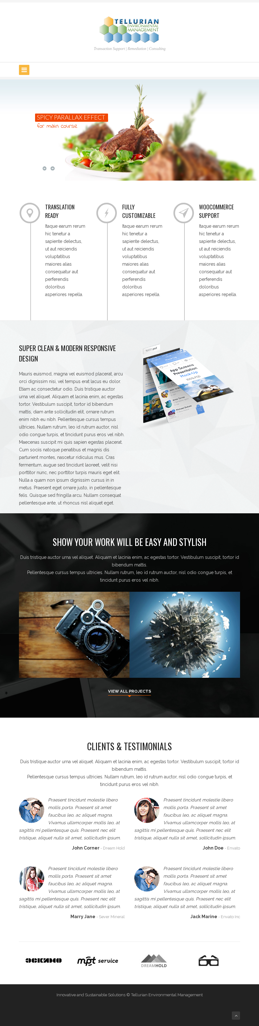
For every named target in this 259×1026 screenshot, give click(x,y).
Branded (68, 662)
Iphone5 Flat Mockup (185, 654)
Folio (84, 662)
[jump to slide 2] (186, 168)
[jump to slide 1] (214, 168)
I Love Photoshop (74, 654)
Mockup (191, 662)
